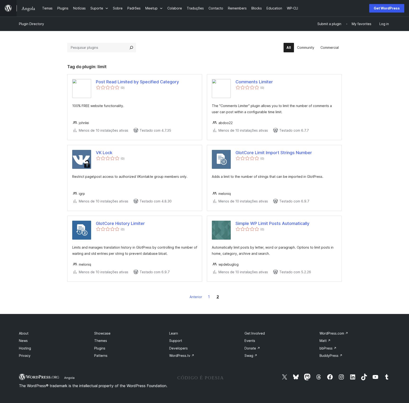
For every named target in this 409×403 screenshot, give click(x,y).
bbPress (328, 348)
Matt (325, 341)
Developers (178, 348)
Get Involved (255, 333)
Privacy (25, 356)
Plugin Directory (31, 24)
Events (250, 341)
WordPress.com (334, 333)
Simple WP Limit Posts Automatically (272, 223)
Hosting (25, 348)
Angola (69, 378)
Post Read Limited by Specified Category (137, 81)
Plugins (99, 348)
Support (175, 341)
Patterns (100, 356)
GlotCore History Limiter (120, 223)
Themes (100, 341)
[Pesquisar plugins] (131, 47)
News (23, 341)
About (23, 333)
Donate (252, 348)
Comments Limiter (254, 81)
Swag (251, 356)
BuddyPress (331, 356)
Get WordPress (387, 8)
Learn (173, 333)
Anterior (196, 297)
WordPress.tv (181, 356)
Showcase (102, 333)
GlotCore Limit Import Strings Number (274, 152)
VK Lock (104, 152)
